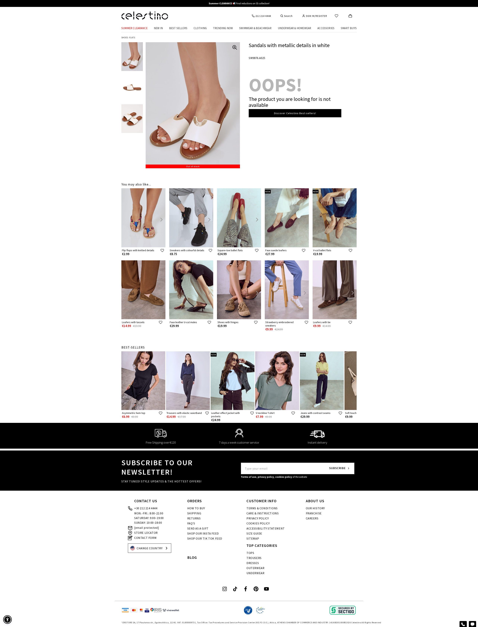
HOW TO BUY (196, 508)
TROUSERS (254, 558)
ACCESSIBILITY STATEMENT (265, 528)
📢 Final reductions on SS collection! (239, 3)
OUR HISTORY (315, 508)
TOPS (250, 553)
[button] (7, 619)
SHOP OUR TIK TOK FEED (204, 538)
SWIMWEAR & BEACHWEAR (255, 28)
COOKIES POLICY (258, 523)
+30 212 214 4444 (145, 508)
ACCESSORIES (325, 28)
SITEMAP (252, 538)
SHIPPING (194, 513)
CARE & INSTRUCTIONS (262, 513)
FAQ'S (191, 523)
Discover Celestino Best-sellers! (295, 113)
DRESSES (252, 563)
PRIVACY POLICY (257, 518)
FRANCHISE (314, 513)
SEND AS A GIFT (198, 528)
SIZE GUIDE (254, 533)
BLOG (192, 557)
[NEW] (287, 246)
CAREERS (312, 518)
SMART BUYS (349, 28)
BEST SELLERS (178, 28)
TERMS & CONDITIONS (262, 508)
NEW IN (158, 28)
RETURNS (194, 518)
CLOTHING (200, 28)
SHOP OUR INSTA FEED (203, 533)
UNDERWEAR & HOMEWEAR (294, 28)
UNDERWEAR (255, 573)
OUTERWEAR (255, 568)
